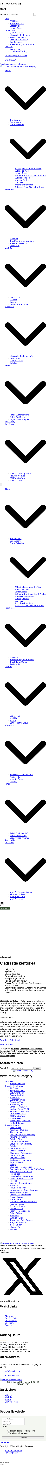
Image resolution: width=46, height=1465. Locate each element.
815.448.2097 (23, 1384)
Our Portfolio (11, 1318)
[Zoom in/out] (1, 1462)
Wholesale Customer (18, 1433)
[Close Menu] (1, 485)
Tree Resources (17, 23)
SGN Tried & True (17, 1116)
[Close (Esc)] (8, 1462)
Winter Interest (17, 1123)
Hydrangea (15, 1174)
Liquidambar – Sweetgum (21, 1176)
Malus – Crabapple (18, 1188)
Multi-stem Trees (18, 1114)
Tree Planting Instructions (22, 44)
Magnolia (14, 1185)
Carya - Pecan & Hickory (21, 1144)
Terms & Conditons (13, 1450)
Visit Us (8, 1397)
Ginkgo (13, 1165)
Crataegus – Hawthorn (20, 1160)
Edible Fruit (15, 1097)
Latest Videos (16, 26)
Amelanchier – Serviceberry (22, 1134)
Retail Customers (18, 37)
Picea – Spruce (16, 1197)
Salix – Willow (16, 1213)
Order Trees (10, 30)
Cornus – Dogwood (18, 1155)
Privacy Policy (11, 1453)
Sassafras (14, 1215)
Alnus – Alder (16, 1132)
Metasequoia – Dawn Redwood (24, 1190)
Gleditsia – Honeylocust (21, 1167)
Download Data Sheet (10, 1040)
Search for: (5, 14)
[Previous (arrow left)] (1, 1464)
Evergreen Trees (17, 1100)
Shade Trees (15, 1118)
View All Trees (16, 33)
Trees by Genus (12, 1125)
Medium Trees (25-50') (20, 1109)
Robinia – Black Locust (20, 1211)
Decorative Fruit (17, 1095)
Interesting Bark (17, 1104)
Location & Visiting (18, 51)
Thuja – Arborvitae (18, 1222)
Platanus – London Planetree (23, 1202)
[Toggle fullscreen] (3, 1462)
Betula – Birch (16, 1139)
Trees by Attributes (14, 1086)
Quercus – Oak (16, 1208)
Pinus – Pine (15, 1199)
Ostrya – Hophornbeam (20, 1195)
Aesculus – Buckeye (19, 1130)
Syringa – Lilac (16, 1218)
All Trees (9, 1081)
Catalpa (13, 1146)
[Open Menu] (2, 903)
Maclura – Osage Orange (21, 1183)
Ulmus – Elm (15, 1227)
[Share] (6, 1462)
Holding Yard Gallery (19, 40)
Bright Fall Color (17, 1090)
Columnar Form (17, 1093)
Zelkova (13, 1229)
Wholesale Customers (20, 35)
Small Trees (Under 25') (20, 1121)
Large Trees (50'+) (18, 1107)
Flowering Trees (17, 1102)
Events (8, 1399)
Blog (7, 19)
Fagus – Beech (16, 1162)
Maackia (13, 1181)
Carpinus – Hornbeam (20, 1141)
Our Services (15, 42)
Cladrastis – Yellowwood (21, 1153)
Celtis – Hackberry (18, 1148)
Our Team (9, 1323)
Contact (9, 47)
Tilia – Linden (16, 1225)
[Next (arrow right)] (3, 1464)
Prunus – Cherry (17, 1206)
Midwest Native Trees (20, 1111)
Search (37, 1068)
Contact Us (15, 49)
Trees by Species (17, 1084)
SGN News (14, 21)
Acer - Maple (15, 1127)
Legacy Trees (16, 28)
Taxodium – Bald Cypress (21, 1220)
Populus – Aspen (17, 1204)
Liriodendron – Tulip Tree (21, 1178)
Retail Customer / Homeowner (23, 1431)
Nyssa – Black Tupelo (19, 1192)
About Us (9, 1316)
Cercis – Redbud (17, 1151)
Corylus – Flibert (17, 1158)
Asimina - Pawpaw (18, 1137)
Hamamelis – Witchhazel (21, 1171)
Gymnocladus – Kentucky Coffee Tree (27, 1169)
